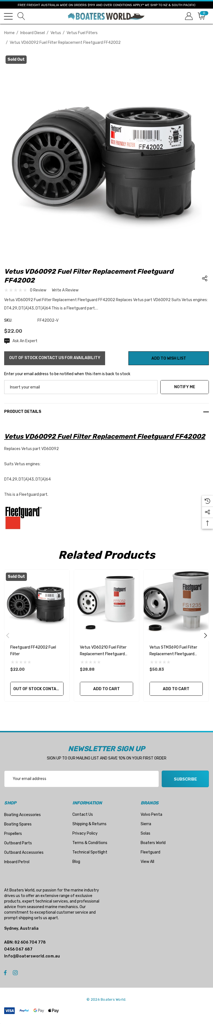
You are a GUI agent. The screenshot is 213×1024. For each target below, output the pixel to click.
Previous (7, 635)
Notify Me (184, 387)
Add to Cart (106, 689)
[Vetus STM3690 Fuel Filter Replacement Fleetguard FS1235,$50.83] (176, 602)
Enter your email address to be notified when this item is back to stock (67, 374)
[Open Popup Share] (205, 278)
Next (205, 635)
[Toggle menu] (8, 16)
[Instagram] (16, 972)
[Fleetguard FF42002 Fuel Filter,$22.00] (36, 602)
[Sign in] (188, 16)
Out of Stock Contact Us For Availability (38, 689)
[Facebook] (5, 972)
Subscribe (185, 779)
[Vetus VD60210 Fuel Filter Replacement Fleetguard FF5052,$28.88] (106, 602)
